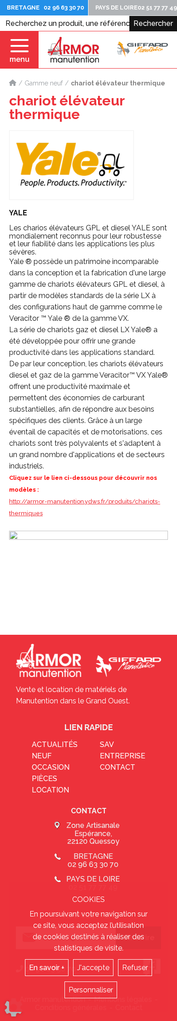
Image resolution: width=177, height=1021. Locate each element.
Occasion (50, 767)
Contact (117, 767)
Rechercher (153, 23)
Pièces (44, 778)
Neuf (42, 756)
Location (50, 790)
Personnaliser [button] (91, 990)
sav (107, 744)
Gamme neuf (44, 83)
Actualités (55, 744)
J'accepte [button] (93, 967)
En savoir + (46, 967)
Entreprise (122, 756)
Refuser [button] (135, 967)
